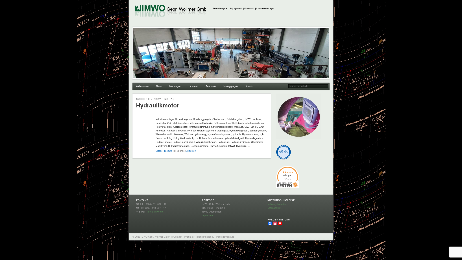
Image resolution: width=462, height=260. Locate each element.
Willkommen (142, 86)
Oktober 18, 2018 (164, 150)
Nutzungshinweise (276, 204)
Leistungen (174, 86)
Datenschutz (274, 207)
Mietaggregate (230, 86)
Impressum (207, 215)
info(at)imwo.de (155, 211)
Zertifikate (211, 86)
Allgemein (191, 150)
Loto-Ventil (193, 86)
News (159, 86)
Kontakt (249, 86)
